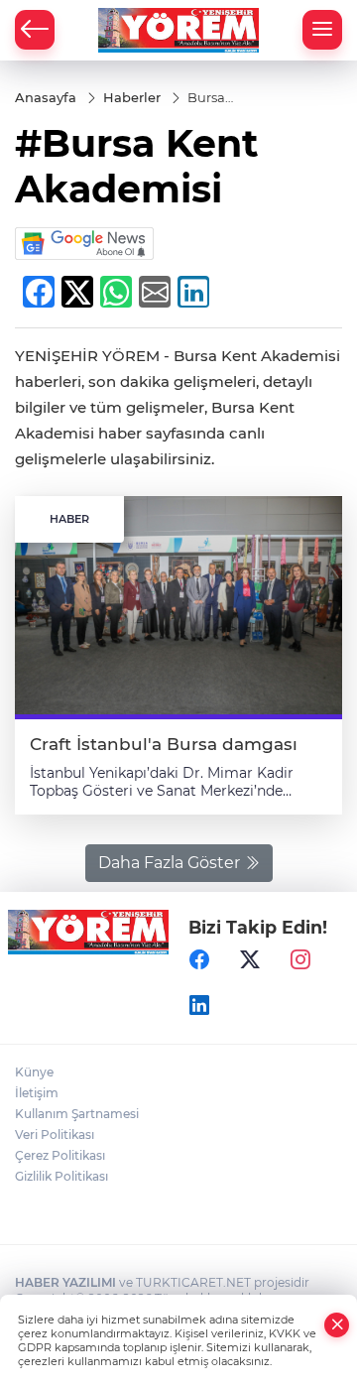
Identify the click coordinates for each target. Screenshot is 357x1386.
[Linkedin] (199, 1006)
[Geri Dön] (35, 30)
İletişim (37, 1092)
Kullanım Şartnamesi (77, 1113)
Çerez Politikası (60, 1155)
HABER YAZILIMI (65, 1282)
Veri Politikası (54, 1134)
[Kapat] (337, 1325)
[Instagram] (300, 960)
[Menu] (322, 30)
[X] (250, 960)
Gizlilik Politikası (61, 1176)
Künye (34, 1072)
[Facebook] (199, 960)
